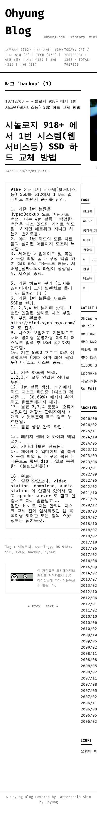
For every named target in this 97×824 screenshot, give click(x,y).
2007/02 (89, 696)
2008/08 (89, 659)
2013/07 (89, 579)
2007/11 (89, 678)
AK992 (87, 221)
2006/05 (89, 715)
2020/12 (89, 505)
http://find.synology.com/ (43, 323)
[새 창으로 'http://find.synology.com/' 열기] (14, 328)
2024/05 (89, 443)
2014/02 (89, 573)
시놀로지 (24, 547)
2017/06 (89, 548)
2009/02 (89, 647)
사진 (34, 60)
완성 (86, 269)
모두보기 (18, 50)
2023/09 (89, 455)
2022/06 (89, 480)
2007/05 (89, 690)
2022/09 (89, 474)
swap (20, 552)
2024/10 (89, 437)
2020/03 (89, 511)
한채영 (87, 212)
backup (34, 552)
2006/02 (89, 721)
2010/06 (89, 622)
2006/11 (89, 703)
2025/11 (89, 431)
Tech (46, 55)
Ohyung (52, 802)
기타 (28, 65)
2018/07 (89, 530)
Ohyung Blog (21, 797)
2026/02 (89, 424)
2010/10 (89, 616)
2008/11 (89, 653)
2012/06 (89, 598)
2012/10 (89, 591)
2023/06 (89, 462)
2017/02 (89, 554)
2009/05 (89, 641)
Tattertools (69, 797)
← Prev (34, 606)
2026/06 (89, 418)
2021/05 (89, 499)
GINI (86, 240)
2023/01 (89, 468)
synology (43, 547)
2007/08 (89, 684)
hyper (49, 552)
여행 (12, 60)
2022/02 (89, 486)
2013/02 (89, 585)
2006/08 (89, 709)
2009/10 (89, 635)
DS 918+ (63, 547)
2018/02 (89, 536)
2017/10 (89, 542)
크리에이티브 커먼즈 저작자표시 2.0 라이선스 (56, 575)
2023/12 (89, 449)
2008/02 (89, 672)
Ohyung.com (54, 37)
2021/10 (89, 492)
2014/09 (89, 567)
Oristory (77, 37)
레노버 (87, 279)
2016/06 (89, 560)
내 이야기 (50, 50)
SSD (8, 552)
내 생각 (19, 55)
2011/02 (89, 610)
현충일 (87, 250)
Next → (52, 606)
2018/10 (89, 523)
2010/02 (89, 628)
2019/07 (89, 517)
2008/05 (89, 666)
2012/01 (89, 604)
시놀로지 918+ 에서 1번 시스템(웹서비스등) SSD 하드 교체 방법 (41, 141)
